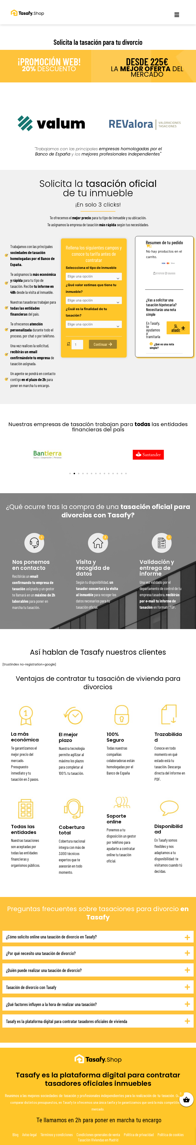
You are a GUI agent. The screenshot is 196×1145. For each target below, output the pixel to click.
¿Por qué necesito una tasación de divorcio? (41, 953)
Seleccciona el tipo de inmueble (91, 268)
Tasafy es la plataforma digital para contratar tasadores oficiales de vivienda (66, 1021)
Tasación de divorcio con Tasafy (31, 987)
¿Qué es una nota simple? (162, 346)
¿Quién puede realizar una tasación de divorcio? (44, 970)
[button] (177, 14)
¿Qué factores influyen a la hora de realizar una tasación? (51, 1004)
